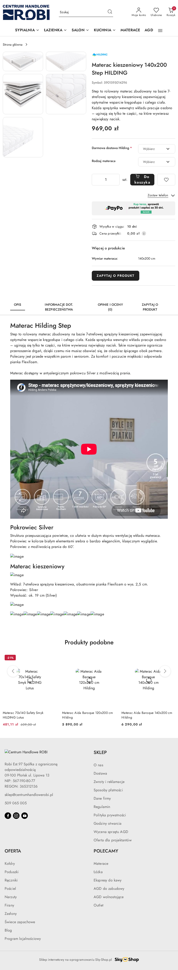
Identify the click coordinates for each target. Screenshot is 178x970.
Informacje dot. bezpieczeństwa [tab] (59, 307)
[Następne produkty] (165, 671)
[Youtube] (24, 815)
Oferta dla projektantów (113, 840)
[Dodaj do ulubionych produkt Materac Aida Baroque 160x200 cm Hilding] (169, 658)
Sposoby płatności (108, 790)
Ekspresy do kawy (108, 880)
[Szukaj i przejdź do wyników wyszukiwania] (110, 12)
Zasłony (11, 913)
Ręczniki (11, 880)
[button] (27, 30)
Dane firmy (102, 798)
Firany (9, 905)
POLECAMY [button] (106, 851)
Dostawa (100, 773)
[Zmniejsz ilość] (95, 179)
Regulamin (102, 806)
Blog (8, 930)
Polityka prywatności (110, 815)
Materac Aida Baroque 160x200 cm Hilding (146, 715)
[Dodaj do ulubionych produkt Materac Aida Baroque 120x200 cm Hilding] (51, 658)
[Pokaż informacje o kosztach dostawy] (143, 233)
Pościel (10, 888)
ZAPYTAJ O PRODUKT (115, 275)
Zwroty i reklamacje (109, 781)
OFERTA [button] (13, 851)
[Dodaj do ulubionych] (166, 179)
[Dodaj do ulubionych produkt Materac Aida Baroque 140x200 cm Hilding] (110, 658)
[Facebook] (8, 815)
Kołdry (10, 863)
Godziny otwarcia (108, 823)
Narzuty (11, 897)
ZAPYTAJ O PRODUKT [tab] (150, 307)
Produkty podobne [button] (89, 642)
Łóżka (98, 872)
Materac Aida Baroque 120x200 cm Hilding (28, 715)
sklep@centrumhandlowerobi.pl (29, 794)
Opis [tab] (17, 304)
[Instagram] (16, 815)
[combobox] (156, 148)
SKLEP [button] (100, 752)
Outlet (98, 905)
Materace (101, 863)
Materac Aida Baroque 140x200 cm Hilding (87, 715)
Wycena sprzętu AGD (111, 831)
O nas (98, 765)
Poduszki (12, 872)
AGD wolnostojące (109, 897)
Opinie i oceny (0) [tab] (110, 307)
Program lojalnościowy (23, 938)
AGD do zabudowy (109, 888)
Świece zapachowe (20, 922)
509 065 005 (16, 803)
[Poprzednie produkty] (13, 671)
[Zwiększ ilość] (115, 179)
